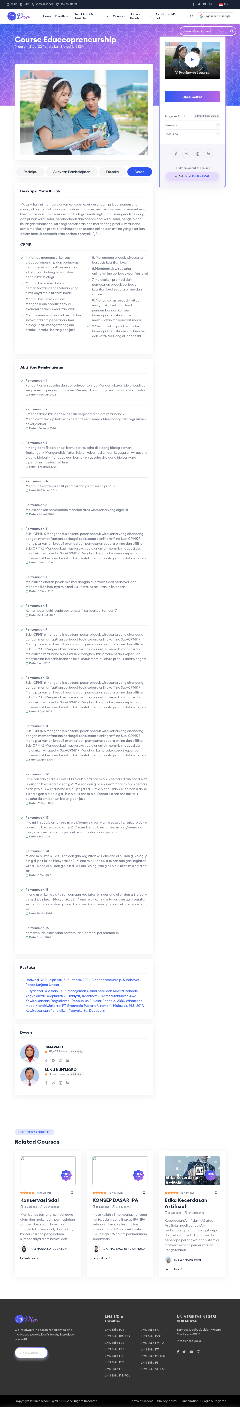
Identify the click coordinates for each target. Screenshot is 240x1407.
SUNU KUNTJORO (61, 1069)
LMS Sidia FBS (114, 1342)
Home (47, 16)
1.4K (26, 4)
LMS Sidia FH (114, 1356)
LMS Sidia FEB (114, 1349)
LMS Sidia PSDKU (153, 1356)
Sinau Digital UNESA (55, 1401)
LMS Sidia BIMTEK (117, 1336)
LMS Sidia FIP (114, 1369)
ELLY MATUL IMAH (189, 1259)
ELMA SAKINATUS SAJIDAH (51, 1249)
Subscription (190, 1401)
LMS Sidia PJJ (114, 1329)
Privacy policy (167, 1401)
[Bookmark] (72, 1192)
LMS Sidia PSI (150, 1362)
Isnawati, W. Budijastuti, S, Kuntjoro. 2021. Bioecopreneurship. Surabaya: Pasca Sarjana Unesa (82, 982)
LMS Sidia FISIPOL (117, 1375)
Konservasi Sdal (39, 1200)
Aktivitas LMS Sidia (165, 16)
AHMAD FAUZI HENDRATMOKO (125, 1249)
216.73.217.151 (69, 4)
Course (118, 16)
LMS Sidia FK (150, 1330)
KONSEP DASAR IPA (115, 1200)
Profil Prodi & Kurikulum (83, 16)
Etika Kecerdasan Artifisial (186, 1203)
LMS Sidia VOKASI (153, 1369)
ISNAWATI (54, 1047)
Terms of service (141, 1401)
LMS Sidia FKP (151, 1336)
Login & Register (214, 1401)
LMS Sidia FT (150, 1349)
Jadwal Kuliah (135, 16)
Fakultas (61, 16)
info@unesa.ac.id (189, 1341)
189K (14, 4)
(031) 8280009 (45, 4)
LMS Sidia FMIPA (152, 1343)
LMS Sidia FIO (114, 1362)
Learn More (27, 1258)
